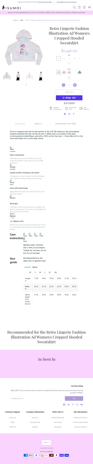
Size (69, 55)
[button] (74, 7)
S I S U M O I (44, 448)
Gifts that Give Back (45, 2)
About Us (35, 417)
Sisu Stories (58, 422)
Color (69, 69)
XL (80, 58)
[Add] (75, 85)
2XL (69, 64)
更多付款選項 (69, 103)
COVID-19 (12, 427)
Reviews (35, 427)
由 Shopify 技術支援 (46, 451)
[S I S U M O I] (11, 7)
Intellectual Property (80, 417)
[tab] (20, 123)
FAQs (12, 422)
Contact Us (12, 417)
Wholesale (57, 427)
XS (64, 58)
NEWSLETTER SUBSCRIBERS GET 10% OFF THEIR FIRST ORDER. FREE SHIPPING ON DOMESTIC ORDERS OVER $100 (46, 12)
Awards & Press (35, 422)
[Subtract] (63, 85)
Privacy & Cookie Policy (80, 422)
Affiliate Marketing (58, 417)
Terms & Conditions (80, 427)
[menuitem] (74, 7)
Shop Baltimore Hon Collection (66, 2)
